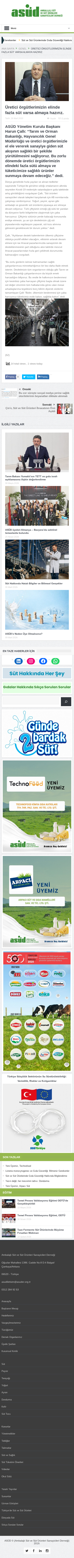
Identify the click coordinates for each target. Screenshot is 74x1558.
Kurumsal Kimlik (10, 1351)
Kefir (4, 1406)
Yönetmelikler (8, 1433)
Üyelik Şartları (9, 1344)
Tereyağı (6, 1378)
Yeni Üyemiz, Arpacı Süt (18, 1186)
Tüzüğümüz (7, 1330)
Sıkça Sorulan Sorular (12, 1524)
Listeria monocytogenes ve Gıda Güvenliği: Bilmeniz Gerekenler (37, 1171)
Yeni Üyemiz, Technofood (18, 1166)
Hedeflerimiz (8, 1315)
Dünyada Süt (8, 1517)
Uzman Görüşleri (10, 1503)
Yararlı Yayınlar (9, 1489)
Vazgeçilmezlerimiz (11, 1323)
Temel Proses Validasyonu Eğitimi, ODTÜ (41, 1215)
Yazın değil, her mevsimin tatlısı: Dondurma (27, 1181)
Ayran (4, 1392)
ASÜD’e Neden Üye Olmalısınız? (24, 633)
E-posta (65, 118)
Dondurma (7, 1399)
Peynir (5, 1371)
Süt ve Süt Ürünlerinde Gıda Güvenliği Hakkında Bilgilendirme (36, 1176)
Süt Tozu (6, 1414)
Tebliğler (6, 1441)
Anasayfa (6, 1301)
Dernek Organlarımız (12, 1337)
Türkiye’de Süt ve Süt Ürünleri (16, 1510)
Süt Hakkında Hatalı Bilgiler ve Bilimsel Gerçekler (33, 583)
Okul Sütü (7, 1476)
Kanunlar (6, 1426)
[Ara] (66, 701)
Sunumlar (6, 1496)
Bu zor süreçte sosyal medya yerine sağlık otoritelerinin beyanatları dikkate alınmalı (44, 394)
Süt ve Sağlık (8, 1455)
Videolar (6, 1469)
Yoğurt (5, 1385)
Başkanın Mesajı (10, 1308)
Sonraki (47, 404)
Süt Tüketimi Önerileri (12, 1462)
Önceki (26, 389)
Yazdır (53, 118)
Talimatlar (6, 1448)
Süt (3, 1364)
